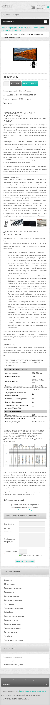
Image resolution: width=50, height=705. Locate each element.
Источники (8, 580)
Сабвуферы (8, 612)
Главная (6, 680)
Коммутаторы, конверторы (14, 616)
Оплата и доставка (32, 680)
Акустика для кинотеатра (13, 608)
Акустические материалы (13, 640)
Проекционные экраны (13, 588)
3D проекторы (9, 584)
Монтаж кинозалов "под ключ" (13, 665)
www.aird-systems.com (39, 691)
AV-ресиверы (9, 604)
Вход (30, 510)
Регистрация (22, 510)
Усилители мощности (12, 596)
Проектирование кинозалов (12, 657)
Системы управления (12, 624)
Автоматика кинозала (12, 628)
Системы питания (11, 620)
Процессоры (9, 592)
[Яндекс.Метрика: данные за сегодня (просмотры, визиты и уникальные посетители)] (24, 691)
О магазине (17, 680)
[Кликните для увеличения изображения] (25, 55)
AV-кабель (8, 636)
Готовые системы (10, 632)
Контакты (6, 684)
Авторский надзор (9, 661)
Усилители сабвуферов (13, 600)
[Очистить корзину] (48, 7)
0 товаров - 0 (40, 7)
